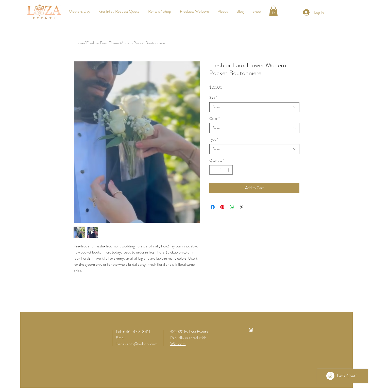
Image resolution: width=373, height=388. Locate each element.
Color (214, 118)
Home (78, 43)
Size (213, 97)
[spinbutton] (221, 169)
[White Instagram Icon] (250, 329)
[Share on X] (242, 207)
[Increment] (229, 169)
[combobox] (254, 107)
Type (213, 139)
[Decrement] (213, 169)
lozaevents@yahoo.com (137, 344)
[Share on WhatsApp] (232, 207)
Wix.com (178, 344)
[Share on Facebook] (213, 207)
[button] (273, 11)
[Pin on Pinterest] (222, 207)
